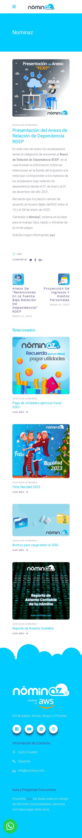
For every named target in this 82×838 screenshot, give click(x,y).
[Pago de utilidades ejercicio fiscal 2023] (41, 393)
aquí (52, 235)
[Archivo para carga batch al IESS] (41, 535)
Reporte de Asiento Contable (33, 628)
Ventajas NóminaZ (24, 125)
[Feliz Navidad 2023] (41, 477)
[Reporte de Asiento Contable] (41, 618)
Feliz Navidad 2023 (26, 487)
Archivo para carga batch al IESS (35, 545)
